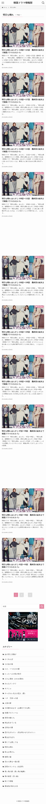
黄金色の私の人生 (11, 786)
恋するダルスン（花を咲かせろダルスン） (20, 732)
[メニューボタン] (3, 3)
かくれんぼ (9, 659)
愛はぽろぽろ (10, 737)
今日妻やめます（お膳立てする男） (18, 708)
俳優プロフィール (11, 713)
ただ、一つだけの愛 (12, 669)
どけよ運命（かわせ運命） (15, 679)
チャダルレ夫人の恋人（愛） (15, 693)
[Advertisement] (23, 237)
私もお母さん (10, 752)
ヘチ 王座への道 (11, 698)
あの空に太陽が (10, 654)
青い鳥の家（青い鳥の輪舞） (15, 771)
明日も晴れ (9, 747)
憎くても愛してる (11, 742)
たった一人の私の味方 (13, 674)
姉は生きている (10, 723)
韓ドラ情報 (9, 781)
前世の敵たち (10, 718)
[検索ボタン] (43, 3)
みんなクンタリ (10, 683)
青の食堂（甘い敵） (12, 776)
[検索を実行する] (41, 606)
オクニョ (8, 688)
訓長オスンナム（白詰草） (15, 766)
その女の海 (9, 664)
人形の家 (8, 703)
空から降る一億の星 (12, 762)
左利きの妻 (9, 727)
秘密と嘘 (8, 757)
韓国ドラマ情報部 (23, 3)
